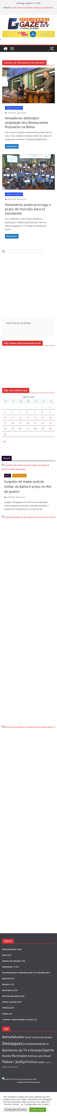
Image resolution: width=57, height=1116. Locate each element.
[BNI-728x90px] (28, 32)
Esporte (6, 978)
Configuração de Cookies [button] (15, 1109)
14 (35, 417)
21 (35, 423)
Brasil (7, 476)
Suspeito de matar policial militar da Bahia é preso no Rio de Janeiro (27, 486)
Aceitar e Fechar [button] (37, 1109)
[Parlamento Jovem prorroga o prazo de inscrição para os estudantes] (28, 172)
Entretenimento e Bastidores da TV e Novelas (23, 972)
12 (20, 417)
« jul (4, 441)
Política (5, 1007)
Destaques (7, 966)
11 (12, 417)
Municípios (7, 990)
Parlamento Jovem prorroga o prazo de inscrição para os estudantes (28, 209)
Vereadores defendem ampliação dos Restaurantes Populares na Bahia (26, 122)
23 (50, 423)
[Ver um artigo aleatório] (51, 48)
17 (5, 423)
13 (28, 417)
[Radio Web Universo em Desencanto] (23, 251)
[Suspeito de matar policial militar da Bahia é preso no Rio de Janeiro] (28, 467)
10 (5, 417)
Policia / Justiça (19, 476)
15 (43, 417)
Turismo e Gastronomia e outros (17, 1019)
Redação (22, 113)
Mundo (5, 984)
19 (20, 423)
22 (43, 423)
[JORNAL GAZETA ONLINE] (5, 48)
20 (28, 423)
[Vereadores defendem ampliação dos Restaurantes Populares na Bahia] (28, 85)
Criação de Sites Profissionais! (28, 1082)
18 (12, 423)
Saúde (5, 1013)
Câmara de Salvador (14, 108)
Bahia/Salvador (9, 949)
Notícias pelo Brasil (11, 996)
